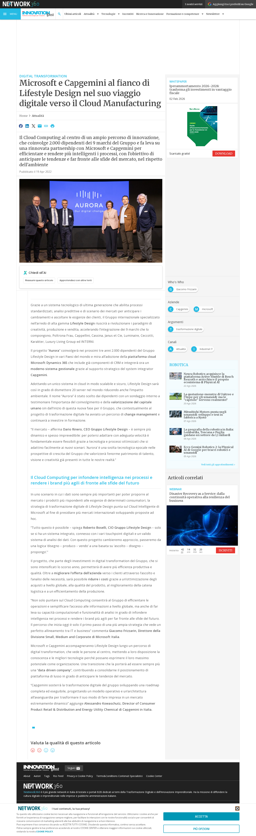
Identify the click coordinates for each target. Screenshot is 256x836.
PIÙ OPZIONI (201, 828)
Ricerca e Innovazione (150, 14)
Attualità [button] (89, 14)
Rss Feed (58, 776)
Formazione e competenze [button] (182, 14)
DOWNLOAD (223, 153)
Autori (37, 776)
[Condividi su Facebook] (21, 126)
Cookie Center (154, 776)
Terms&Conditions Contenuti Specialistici (119, 776)
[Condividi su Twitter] (33, 126)
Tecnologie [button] (108, 14)
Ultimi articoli (72, 14)
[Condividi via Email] (39, 126)
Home (23, 115)
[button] (10, 14)
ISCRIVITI (225, 550)
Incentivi (127, 14)
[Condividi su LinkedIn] (27, 126)
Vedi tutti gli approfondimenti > (218, 464)
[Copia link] (46, 126)
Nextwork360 (32, 792)
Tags (47, 776)
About (27, 776)
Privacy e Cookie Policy (80, 776)
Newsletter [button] (213, 14)
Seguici (72, 768)
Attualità (38, 115)
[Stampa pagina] (52, 126)
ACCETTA (201, 816)
